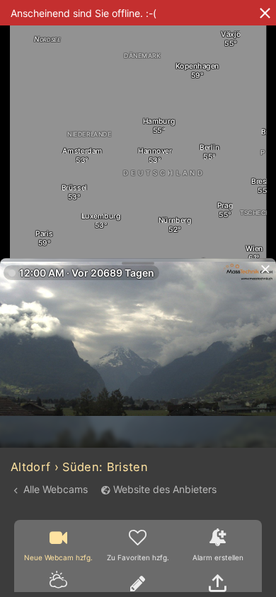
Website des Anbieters (165, 489)
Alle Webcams (55, 489)
